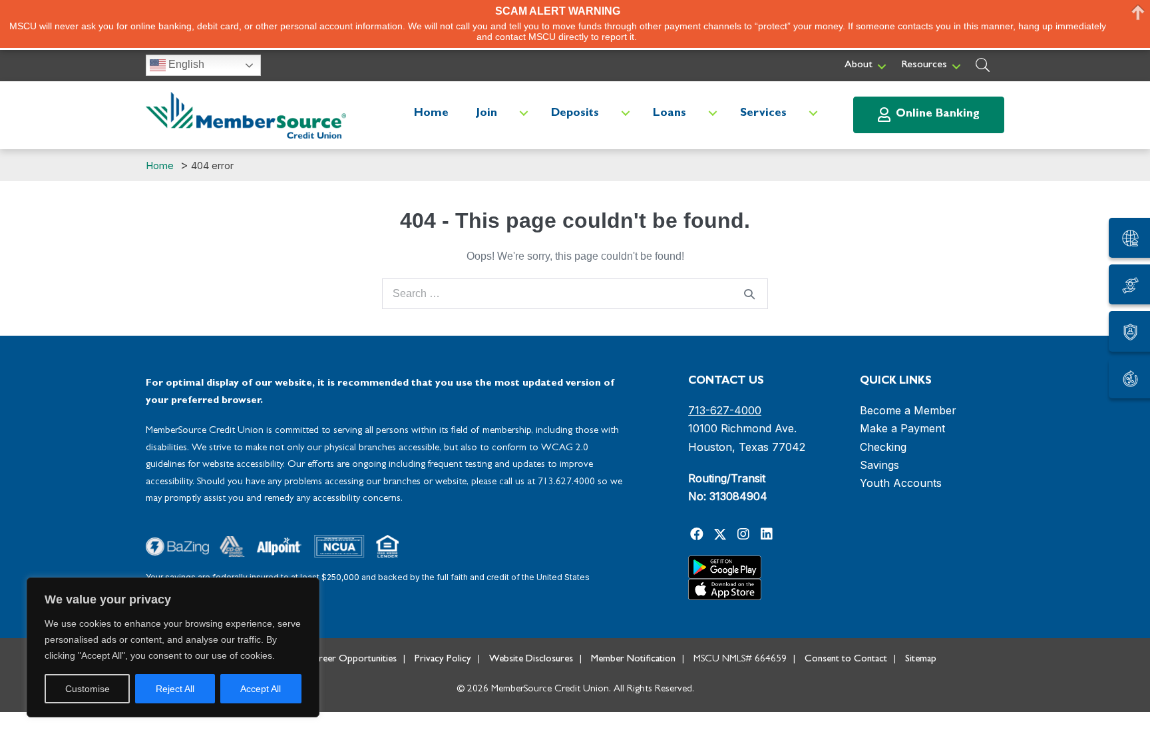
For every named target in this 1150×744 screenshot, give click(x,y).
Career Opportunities (352, 660)
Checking (883, 447)
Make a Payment (902, 428)
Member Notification (633, 660)
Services (763, 113)
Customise (87, 688)
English (185, 64)
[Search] (749, 294)
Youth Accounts (901, 483)
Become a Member (908, 410)
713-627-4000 (724, 410)
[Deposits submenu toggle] (625, 113)
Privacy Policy (443, 660)
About (858, 65)
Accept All (260, 688)
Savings (879, 465)
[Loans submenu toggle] (712, 113)
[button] (881, 66)
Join (486, 113)
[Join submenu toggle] (523, 113)
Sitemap (920, 660)
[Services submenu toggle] (813, 113)
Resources (924, 65)
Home (431, 113)
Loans (669, 113)
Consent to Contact (846, 660)
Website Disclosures (531, 660)
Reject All (175, 688)
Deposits (575, 113)
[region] (173, 647)
